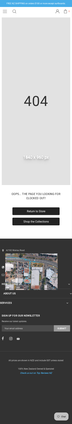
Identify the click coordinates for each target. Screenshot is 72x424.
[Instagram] (12, 339)
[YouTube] (19, 339)
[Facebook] (4, 339)
